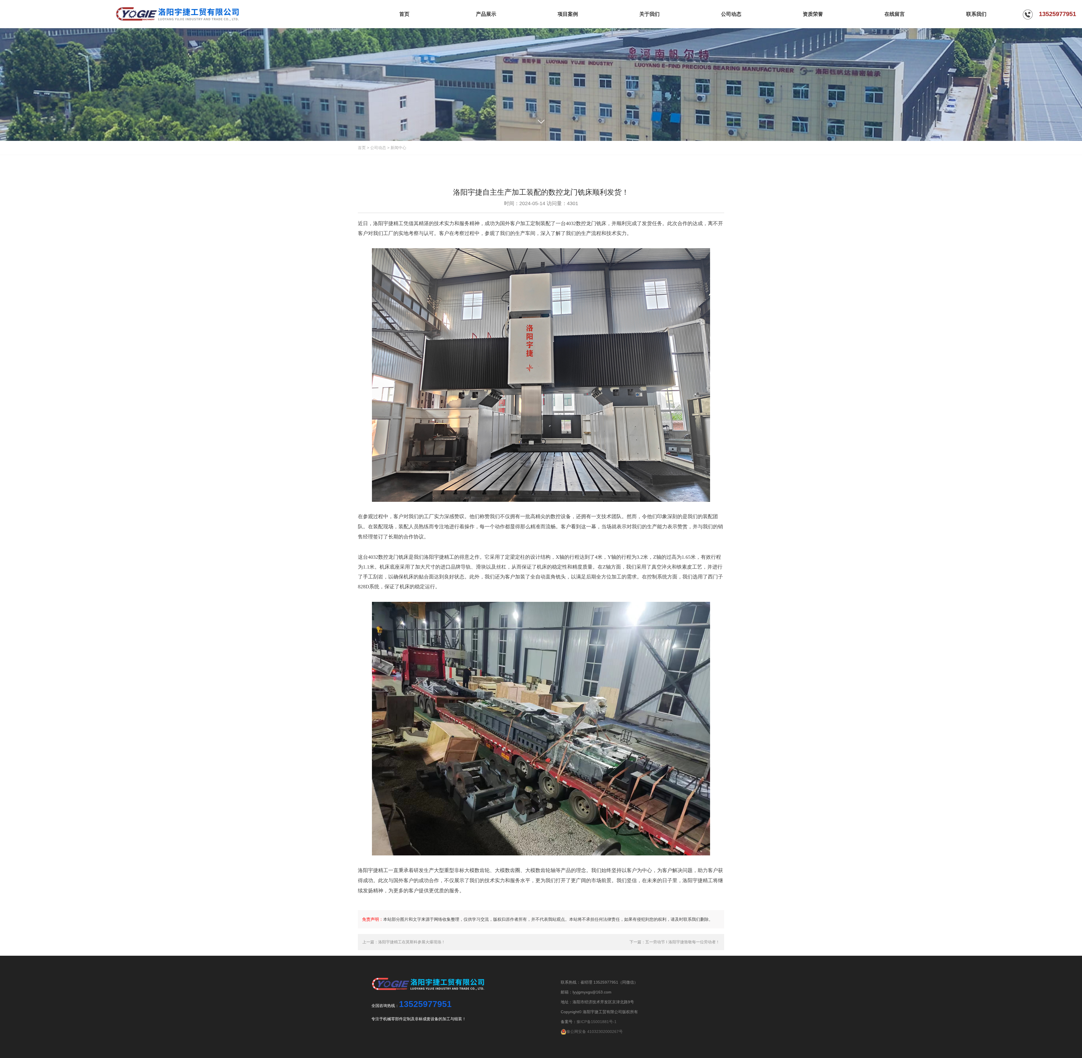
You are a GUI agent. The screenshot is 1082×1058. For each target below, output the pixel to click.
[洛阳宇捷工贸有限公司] (177, 14)
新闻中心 (398, 147)
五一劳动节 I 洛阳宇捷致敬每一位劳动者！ (682, 942)
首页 (362, 147)
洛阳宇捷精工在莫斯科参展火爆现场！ (411, 942)
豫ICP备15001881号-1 (597, 1021)
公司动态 (378, 147)
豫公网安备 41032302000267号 (594, 1031)
